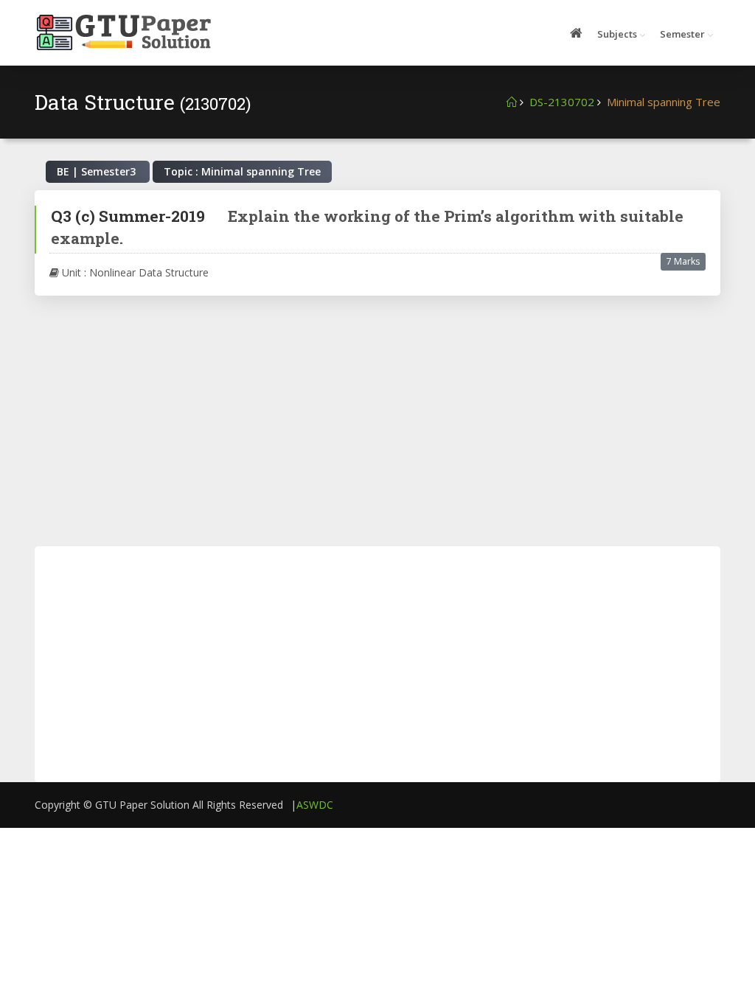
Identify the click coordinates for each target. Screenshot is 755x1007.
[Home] (512, 102)
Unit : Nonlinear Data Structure (134, 272)
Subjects (617, 34)
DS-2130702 (561, 101)
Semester (682, 34)
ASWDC (314, 805)
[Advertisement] (377, 421)
